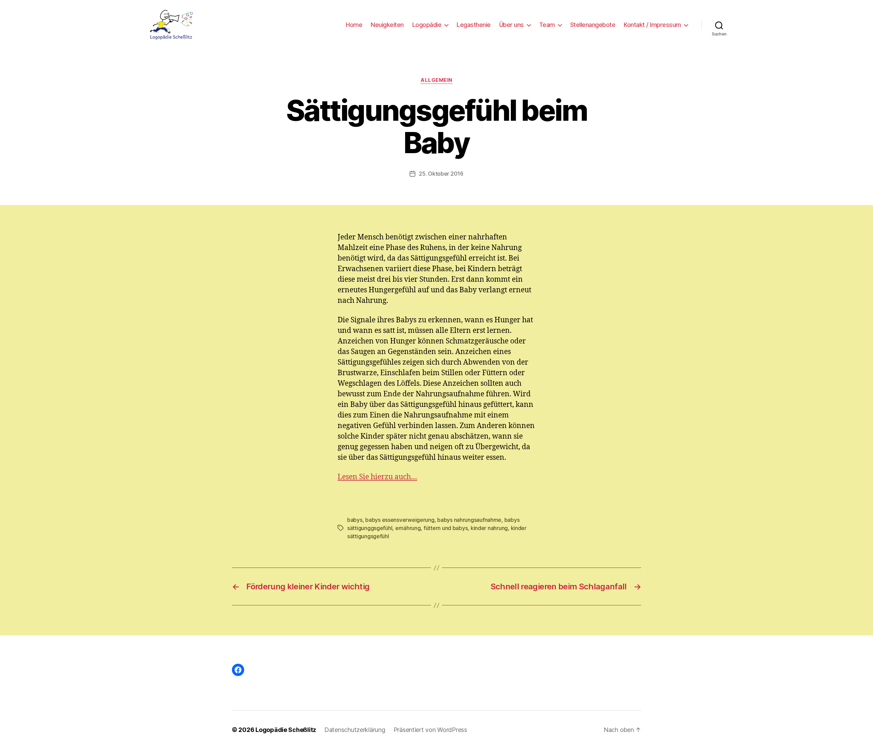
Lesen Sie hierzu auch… (377, 477)
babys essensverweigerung (399, 519)
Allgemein (436, 80)
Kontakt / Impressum (652, 24)
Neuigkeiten (387, 24)
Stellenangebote (593, 24)
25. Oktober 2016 (441, 173)
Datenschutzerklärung (354, 729)
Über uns (511, 24)
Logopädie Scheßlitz (285, 729)
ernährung (408, 528)
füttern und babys (446, 528)
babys (354, 519)
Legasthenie (474, 24)
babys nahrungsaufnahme (469, 519)
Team (547, 24)
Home (354, 24)
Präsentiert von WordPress (430, 729)
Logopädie (427, 24)
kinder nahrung (489, 528)
